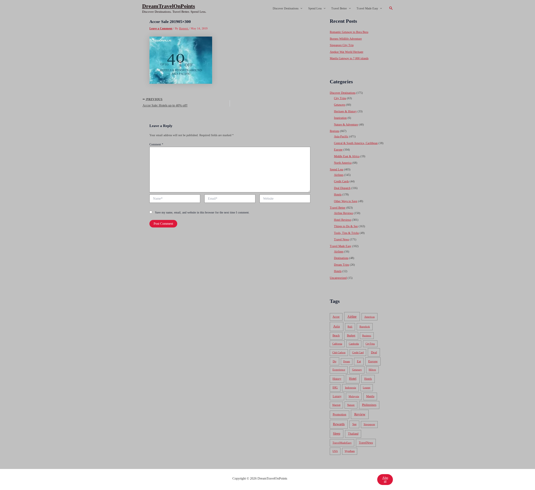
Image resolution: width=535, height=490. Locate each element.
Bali (350, 326)
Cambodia (354, 343)
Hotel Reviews (342, 219)
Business (366, 335)
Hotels (337, 194)
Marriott (336, 405)
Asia (336, 326)
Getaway (357, 369)
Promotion (339, 414)
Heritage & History (345, 111)
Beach (336, 335)
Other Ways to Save (345, 201)
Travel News (341, 239)
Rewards (339, 424)
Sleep (336, 433)
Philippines (369, 404)
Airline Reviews (343, 213)
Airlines (338, 174)
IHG (335, 387)
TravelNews (366, 442)
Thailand (353, 433)
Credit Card (358, 352)
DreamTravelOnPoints (168, 6)
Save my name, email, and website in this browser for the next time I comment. (202, 212)
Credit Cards (341, 181)
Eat (359, 361)
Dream (346, 361)
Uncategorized (338, 277)
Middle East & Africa (346, 156)
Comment (156, 144)
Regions (334, 131)
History (336, 378)
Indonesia (350, 387)
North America (343, 162)
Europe (338, 149)
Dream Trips (341, 264)
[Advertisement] (267, 48)
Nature (351, 404)
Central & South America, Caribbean (356, 143)
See (354, 424)
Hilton (372, 369)
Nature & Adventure (346, 124)
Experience (338, 369)
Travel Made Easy (367, 8)
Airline (352, 316)
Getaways (339, 104)
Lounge (366, 387)
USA (335, 451)
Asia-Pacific (341, 136)
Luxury (337, 396)
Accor (336, 316)
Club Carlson (338, 352)
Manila (370, 396)
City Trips (340, 98)
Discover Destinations (285, 8)
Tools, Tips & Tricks (346, 233)
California (337, 343)
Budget (351, 335)
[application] (300, 8)
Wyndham (350, 451)
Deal (374, 352)
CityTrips (370, 343)
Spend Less (315, 8)
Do (334, 361)
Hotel (352, 379)
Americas (369, 316)
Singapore (369, 424)
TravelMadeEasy (342, 442)
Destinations (341, 258)
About (385, 479)
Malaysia (354, 396)
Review (359, 414)
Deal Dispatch (342, 188)
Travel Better (339, 8)
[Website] (285, 199)
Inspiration (340, 117)
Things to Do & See (346, 226)
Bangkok (364, 326)
